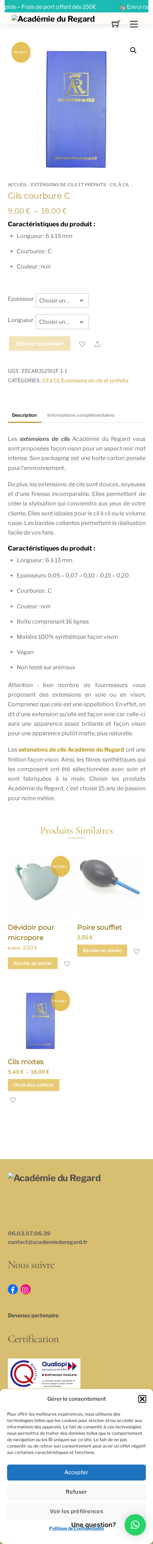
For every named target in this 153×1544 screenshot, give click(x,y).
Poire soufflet (99, 927)
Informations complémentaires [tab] (81, 415)
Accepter (76, 1472)
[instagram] (26, 1288)
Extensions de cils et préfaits (68, 184)
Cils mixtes (25, 1061)
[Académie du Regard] (53, 18)
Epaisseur (21, 298)
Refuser (76, 1492)
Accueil (17, 184)
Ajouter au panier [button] (32, 963)
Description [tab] (24, 415)
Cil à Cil (120, 184)
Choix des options (33, 1085)
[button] (142, 1398)
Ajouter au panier (40, 343)
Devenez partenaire (33, 1315)
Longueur (20, 320)
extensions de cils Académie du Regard (71, 749)
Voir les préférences (76, 1511)
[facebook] (13, 1288)
